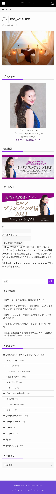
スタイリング (14, 382)
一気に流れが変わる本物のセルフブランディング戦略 (27, 325)
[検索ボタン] (52, 3)
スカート (12, 434)
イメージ (13, 366)
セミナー (12, 410)
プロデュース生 (15, 404)
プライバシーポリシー (34, 485)
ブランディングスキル (18, 371)
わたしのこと (14, 445)
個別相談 (12, 399)
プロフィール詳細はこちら (28, 140)
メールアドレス (9, 235)
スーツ (11, 428)
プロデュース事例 (17, 416)
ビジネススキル (17, 377)
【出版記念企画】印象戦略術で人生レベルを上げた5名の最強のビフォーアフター (28, 334)
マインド (13, 388)
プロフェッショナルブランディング (25, 355)
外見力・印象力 (15, 361)
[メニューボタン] (3, 3)
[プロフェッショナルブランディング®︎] (28, 3)
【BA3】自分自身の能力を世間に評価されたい (25, 300)
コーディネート (15, 422)
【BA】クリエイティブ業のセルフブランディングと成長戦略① (27, 316)
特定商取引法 (19, 485)
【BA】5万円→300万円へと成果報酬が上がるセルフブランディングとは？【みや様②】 (28, 307)
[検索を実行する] (51, 281)
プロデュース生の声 (18, 393)
